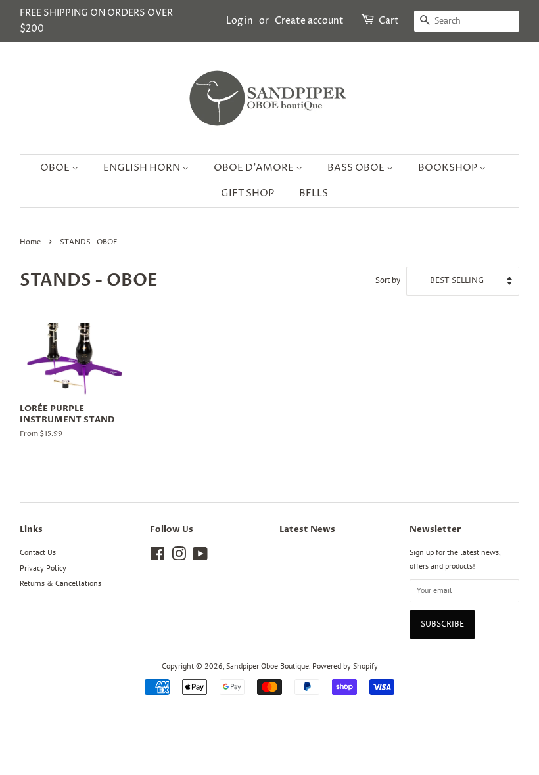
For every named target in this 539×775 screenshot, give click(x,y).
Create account (309, 20)
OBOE (56, 168)
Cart (389, 20)
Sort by (387, 280)
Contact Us (38, 552)
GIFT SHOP (247, 193)
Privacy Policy (43, 568)
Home (30, 242)
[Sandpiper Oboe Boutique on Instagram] (179, 557)
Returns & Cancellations (60, 583)
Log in (239, 20)
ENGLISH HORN (142, 168)
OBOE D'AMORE (255, 168)
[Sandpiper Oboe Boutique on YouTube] (200, 557)
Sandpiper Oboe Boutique (267, 666)
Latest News (307, 529)
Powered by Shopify (345, 666)
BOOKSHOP (448, 168)
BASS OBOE (357, 168)
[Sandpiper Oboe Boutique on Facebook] (157, 557)
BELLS (313, 193)
